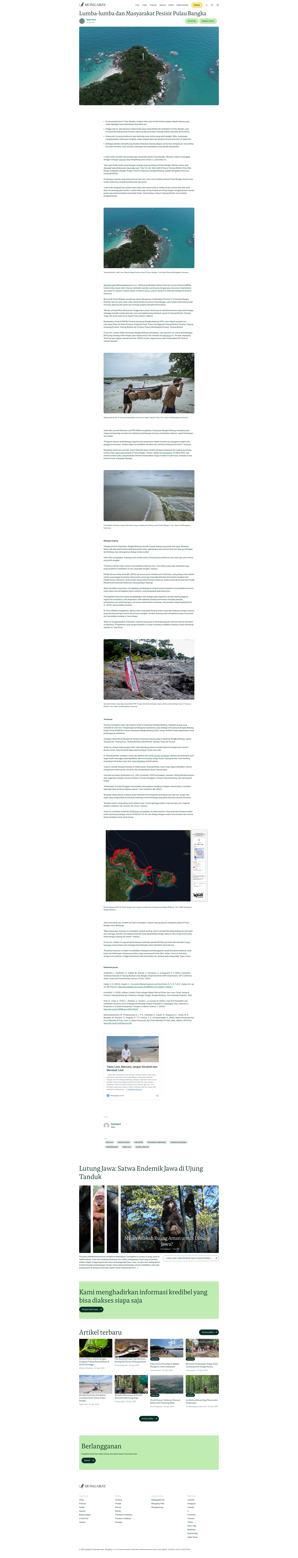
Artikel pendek (182, 5)
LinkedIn (191, 1500)
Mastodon (191, 1530)
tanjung (122, 160)
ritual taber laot (133, 168)
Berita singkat (84, 1515)
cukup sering (120, 453)
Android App (192, 1533)
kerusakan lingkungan (157, 1142)
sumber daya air (142, 1147)
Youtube (190, 1507)
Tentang (118, 1500)
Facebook (191, 1515)
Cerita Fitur (83, 1518)
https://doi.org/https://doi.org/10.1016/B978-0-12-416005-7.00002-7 (145, 987)
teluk (178, 546)
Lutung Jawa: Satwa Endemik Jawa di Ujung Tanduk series (190, 1258)
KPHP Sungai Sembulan (159, 756)
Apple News (192, 1537)
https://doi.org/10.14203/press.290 (118, 1023)
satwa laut (127, 1147)
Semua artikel (207, 1332)
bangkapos (167, 453)
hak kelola (138, 1142)
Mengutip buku (110, 285)
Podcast (153, 5)
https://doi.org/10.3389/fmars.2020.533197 (121, 1009)
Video (144, 5)
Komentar (192, 21)
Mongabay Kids (157, 1504)
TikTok (190, 1522)
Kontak (118, 1504)
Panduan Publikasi (123, 1518)
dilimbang (141, 761)
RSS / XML (192, 1526)
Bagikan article (208, 21)
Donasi (197, 5)
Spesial (162, 5)
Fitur (137, 5)
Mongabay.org (157, 1507)
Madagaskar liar (158, 1500)
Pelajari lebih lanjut (90, 1309)
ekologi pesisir (124, 1142)
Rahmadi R (116, 1124)
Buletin (87, 1460)
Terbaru (82, 1522)
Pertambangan (112, 1147)
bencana (109, 1142)
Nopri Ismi (91, 20)
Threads (190, 1518)
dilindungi (167, 335)
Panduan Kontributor (123, 1515)
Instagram (191, 1504)
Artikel (171, 5)
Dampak (118, 1522)
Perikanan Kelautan (178, 1142)
